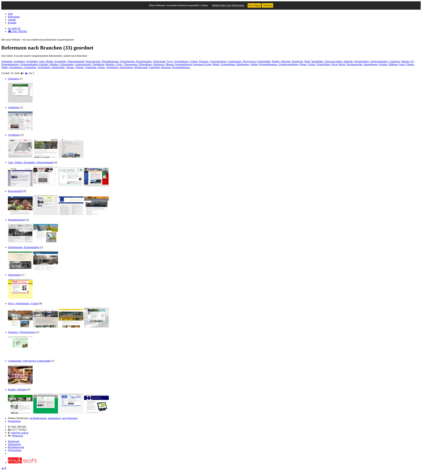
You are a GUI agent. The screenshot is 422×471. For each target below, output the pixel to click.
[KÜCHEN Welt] (45, 269)
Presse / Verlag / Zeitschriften (315, 64)
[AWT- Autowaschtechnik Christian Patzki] (20, 185)
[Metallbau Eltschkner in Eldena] (20, 412)
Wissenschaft (141, 67)
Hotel (307, 61)
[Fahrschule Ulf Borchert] (20, 297)
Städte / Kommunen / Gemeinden (18, 67)
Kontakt (12, 22)
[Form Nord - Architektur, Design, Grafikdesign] (20, 156)
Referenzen (14, 16)
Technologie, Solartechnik (51, 67)
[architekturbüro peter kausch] (71, 156)
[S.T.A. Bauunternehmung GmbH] (71, 214)
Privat (334, 64)
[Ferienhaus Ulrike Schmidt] (71, 326)
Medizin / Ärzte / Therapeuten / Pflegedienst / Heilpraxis (135, 64)
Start (10, 13)
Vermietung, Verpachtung (119, 67)
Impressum (13, 441)
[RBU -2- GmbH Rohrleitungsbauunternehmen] (96, 214)
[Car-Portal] (45, 185)
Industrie (348, 61)
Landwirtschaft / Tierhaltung (89, 64)
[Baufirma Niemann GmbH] (45, 214)
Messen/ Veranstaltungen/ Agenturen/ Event (188, 64)
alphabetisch (54, 418)
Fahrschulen (159, 61)
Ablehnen (267, 5)
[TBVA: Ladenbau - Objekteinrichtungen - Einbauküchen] (20, 269)
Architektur (32, 61)
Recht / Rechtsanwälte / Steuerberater (358, 64)
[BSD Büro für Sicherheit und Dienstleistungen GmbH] (20, 241)
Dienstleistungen (110, 61)
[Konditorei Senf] (20, 384)
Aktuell (12, 19)
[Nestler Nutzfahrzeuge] (71, 185)
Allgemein (6, 61)
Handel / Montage (281, 61)
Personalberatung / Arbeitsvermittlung (278, 64)
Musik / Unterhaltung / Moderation (230, 64)
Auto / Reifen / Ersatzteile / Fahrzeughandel (61, 61)
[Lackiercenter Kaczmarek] (96, 185)
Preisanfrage (14, 421)
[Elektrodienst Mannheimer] (45, 412)
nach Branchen (70, 418)
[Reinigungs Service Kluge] (45, 241)
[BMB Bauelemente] (71, 412)
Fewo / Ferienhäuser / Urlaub (182, 61)
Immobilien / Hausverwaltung (326, 61)
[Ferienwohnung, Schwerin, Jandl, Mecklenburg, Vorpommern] (96, 326)
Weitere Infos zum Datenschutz (228, 5)
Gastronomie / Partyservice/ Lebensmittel (249, 61)
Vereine (70, 67)
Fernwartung (14, 450)
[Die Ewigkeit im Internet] (20, 101)
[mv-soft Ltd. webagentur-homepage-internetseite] (22, 462)
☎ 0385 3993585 (17, 31)
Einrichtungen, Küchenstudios (136, 61)
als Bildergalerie (38, 418)
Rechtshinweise (16, 447)
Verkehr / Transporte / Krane (90, 67)
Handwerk (297, 61)
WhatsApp (17, 435)
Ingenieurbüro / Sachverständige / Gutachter (377, 61)
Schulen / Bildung (388, 64)
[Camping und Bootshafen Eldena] (45, 326)
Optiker (254, 64)
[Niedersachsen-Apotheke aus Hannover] (20, 129)
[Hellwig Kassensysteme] (96, 412)
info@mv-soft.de (19, 432)
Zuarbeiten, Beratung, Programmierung (169, 67)
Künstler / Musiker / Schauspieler (56, 64)
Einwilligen (254, 5)
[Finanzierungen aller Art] (20, 355)
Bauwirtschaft (93, 61)
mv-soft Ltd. (14, 28)
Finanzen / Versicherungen (212, 61)
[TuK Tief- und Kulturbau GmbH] (20, 214)
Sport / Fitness (406, 64)
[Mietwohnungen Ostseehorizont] (20, 326)
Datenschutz (14, 444)
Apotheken (19, 61)
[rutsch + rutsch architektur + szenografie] (45, 156)
